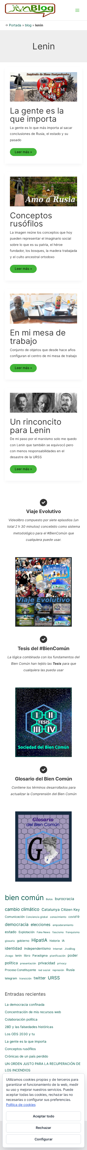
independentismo (37, 948)
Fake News (43, 932)
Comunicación (15, 917)
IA (63, 940)
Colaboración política (21, 1019)
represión (58, 970)
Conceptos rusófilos (31, 219)
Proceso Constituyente (20, 970)
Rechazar (43, 1128)
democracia (17, 924)
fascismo (58, 932)
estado (10, 932)
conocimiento (58, 917)
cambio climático (22, 909)
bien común (24, 897)
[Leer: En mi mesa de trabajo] (43, 308)
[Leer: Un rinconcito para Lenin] (43, 402)
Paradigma (40, 955)
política (11, 963)
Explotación (27, 932)
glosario (10, 940)
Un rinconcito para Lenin (35, 426)
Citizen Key (70, 909)
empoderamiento (63, 925)
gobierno (23, 940)
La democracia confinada (24, 1004)
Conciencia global (37, 917)
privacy (61, 963)
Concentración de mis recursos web (33, 1012)
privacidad (46, 963)
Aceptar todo (43, 1116)
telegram (11, 978)
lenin (18, 955)
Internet (57, 948)
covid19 (74, 917)
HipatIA (39, 940)
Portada (15, 25)
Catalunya (51, 909)
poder (73, 955)
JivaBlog (70, 948)
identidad (13, 948)
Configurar (44, 1139)
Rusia (70, 970)
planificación (57, 955)
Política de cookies (21, 1105)
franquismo (73, 932)
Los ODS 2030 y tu (20, 1034)
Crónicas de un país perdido (26, 1056)
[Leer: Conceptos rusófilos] (43, 191)
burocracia (64, 898)
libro (27, 955)
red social (44, 970)
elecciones (41, 924)
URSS (54, 977)
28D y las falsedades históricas (29, 1027)
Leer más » (23, 153)
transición (25, 978)
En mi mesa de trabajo (38, 337)
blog (28, 25)
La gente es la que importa (37, 115)
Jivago (9, 955)
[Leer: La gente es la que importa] (43, 86)
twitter (40, 978)
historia (55, 940)
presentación (28, 963)
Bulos (49, 899)
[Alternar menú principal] (77, 10)
